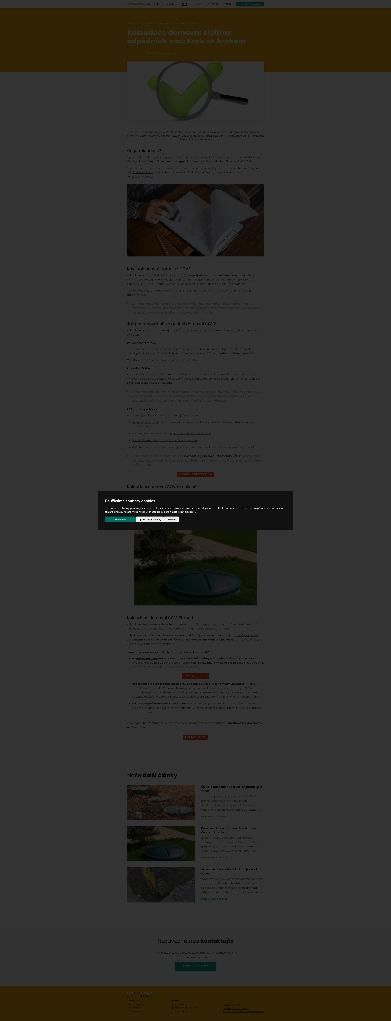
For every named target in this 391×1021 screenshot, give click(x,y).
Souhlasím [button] (120, 519)
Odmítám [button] (171, 519)
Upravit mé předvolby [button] (150, 519)
